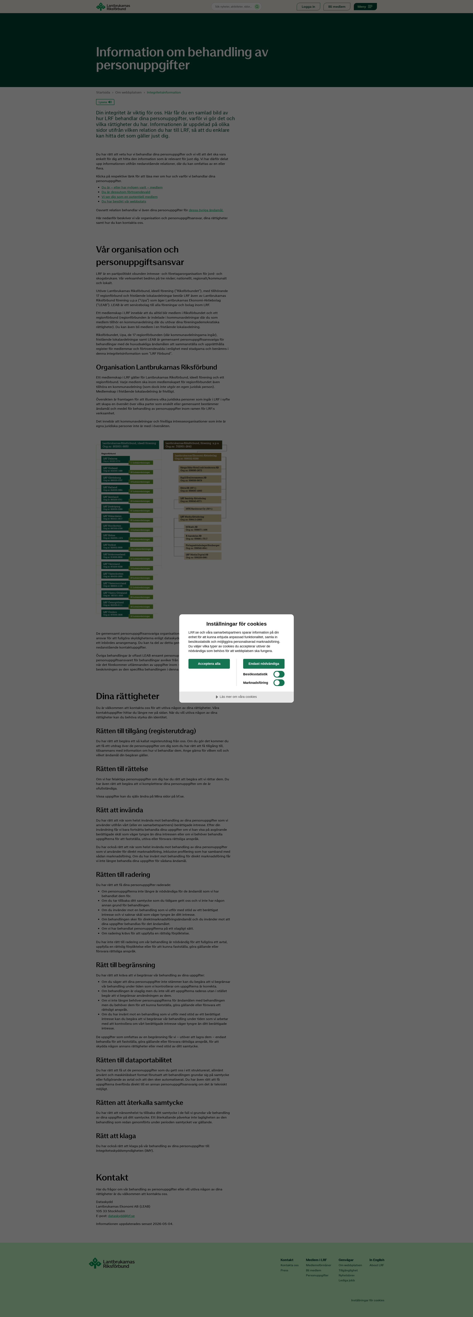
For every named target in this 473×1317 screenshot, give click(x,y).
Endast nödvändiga (264, 664)
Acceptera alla (209, 664)
